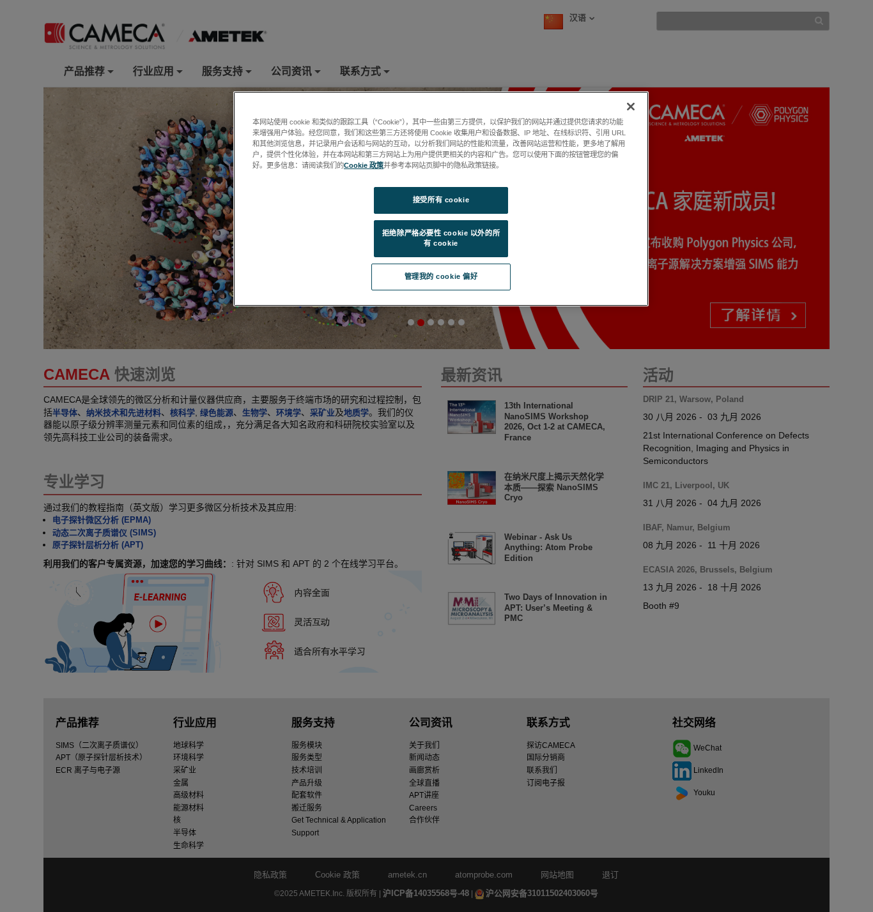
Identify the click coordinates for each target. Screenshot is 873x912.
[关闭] (631, 107)
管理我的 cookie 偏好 (441, 276)
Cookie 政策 (363, 165)
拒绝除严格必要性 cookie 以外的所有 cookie (441, 238)
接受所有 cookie (441, 200)
